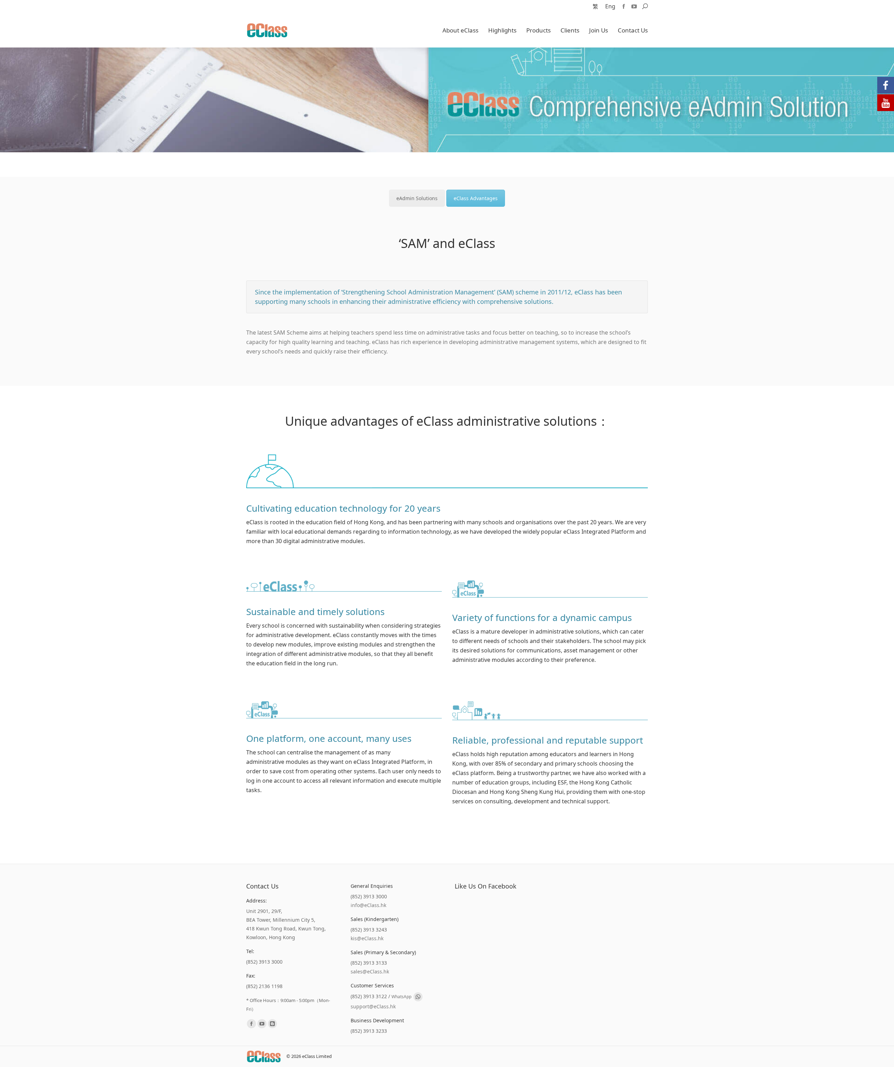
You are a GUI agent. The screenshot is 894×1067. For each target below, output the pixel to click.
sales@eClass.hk (370, 971)
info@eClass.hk (368, 905)
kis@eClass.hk (367, 938)
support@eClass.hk (373, 1006)
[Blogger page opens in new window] (272, 1023)
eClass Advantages (476, 198)
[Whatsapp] (418, 996)
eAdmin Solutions (417, 198)
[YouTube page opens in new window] (634, 6)
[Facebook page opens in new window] (623, 6)
